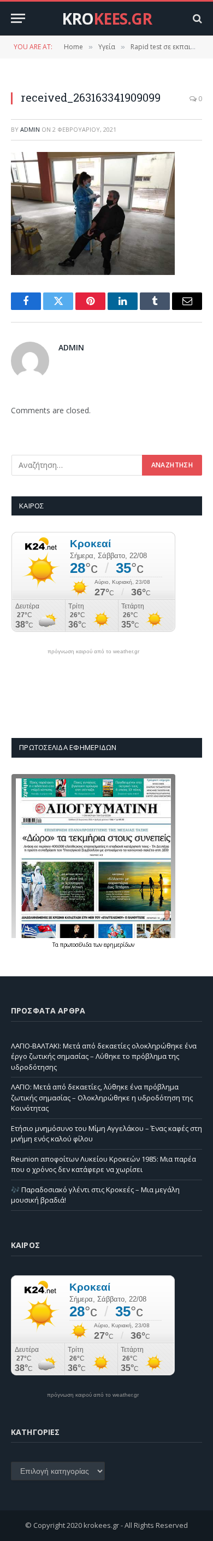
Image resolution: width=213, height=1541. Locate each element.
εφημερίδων (119, 944)
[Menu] (18, 18)
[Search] (196, 18)
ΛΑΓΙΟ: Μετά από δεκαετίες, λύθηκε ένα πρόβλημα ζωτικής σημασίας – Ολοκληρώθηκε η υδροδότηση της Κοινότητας (102, 1097)
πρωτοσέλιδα (76, 944)
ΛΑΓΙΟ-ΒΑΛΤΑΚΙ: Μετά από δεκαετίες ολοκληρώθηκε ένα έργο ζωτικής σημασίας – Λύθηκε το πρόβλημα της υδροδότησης (104, 1056)
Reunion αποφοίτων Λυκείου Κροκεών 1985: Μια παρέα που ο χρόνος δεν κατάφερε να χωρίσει (103, 1164)
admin (30, 129)
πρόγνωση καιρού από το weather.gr (93, 651)
